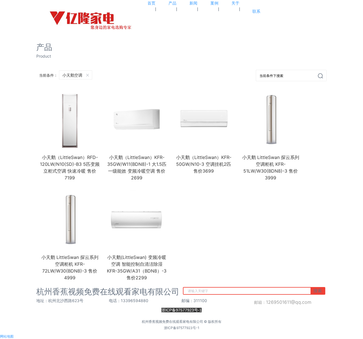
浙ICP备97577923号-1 (181, 328)
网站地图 (7, 336)
